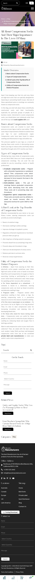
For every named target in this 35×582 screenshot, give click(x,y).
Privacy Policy (20, 572)
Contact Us (22, 506)
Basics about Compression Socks (18, 73)
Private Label (23, 495)
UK (2, 499)
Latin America (5, 503)
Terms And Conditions (7, 572)
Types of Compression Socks (16, 77)
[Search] (17, 3)
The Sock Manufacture (7, 568)
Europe (3, 495)
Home (3, 19)
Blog (8, 19)
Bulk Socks (22, 491)
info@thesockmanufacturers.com (15, 473)
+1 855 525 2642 (9, 469)
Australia (4, 488)
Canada (3, 491)
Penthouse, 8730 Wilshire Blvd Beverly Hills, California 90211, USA (18, 465)
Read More (8, 413)
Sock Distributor (24, 499)
